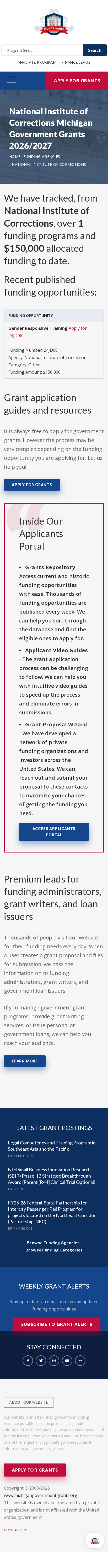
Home (14, 156)
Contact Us (15, 1529)
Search (94, 50)
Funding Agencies (41, 156)
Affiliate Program (37, 62)
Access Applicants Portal (54, 831)
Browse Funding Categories (54, 1249)
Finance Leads (76, 62)
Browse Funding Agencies (53, 1242)
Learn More (25, 1061)
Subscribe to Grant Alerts (56, 1324)
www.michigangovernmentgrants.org (40, 1495)
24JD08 (51, 350)
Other (34, 365)
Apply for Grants (77, 80)
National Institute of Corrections (49, 164)
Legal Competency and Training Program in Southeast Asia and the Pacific (52, 1146)
